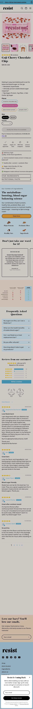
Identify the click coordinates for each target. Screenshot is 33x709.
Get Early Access (16, 698)
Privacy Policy (13, 704)
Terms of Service (24, 704)
